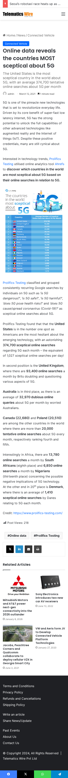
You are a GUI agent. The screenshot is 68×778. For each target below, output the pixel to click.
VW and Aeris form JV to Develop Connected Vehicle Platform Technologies (50, 636)
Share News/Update (17, 721)
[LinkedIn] (19, 549)
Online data (17, 535)
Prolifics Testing (14, 283)
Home (10, 35)
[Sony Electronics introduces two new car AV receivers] (50, 582)
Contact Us (11, 743)
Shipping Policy (14, 705)
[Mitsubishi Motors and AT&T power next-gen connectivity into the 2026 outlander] (17, 585)
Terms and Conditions (18, 686)
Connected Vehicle (41, 35)
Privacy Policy (13, 692)
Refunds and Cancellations (22, 698)
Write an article (14, 714)
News (21, 35)
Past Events (11, 730)
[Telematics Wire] (18, 13)
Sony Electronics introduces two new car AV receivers (49, 597)
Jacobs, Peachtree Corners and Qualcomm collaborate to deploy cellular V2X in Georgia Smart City (17, 654)
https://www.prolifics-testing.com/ (38, 513)
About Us (9, 737)
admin (11, 93)
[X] (10, 549)
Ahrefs (59, 164)
